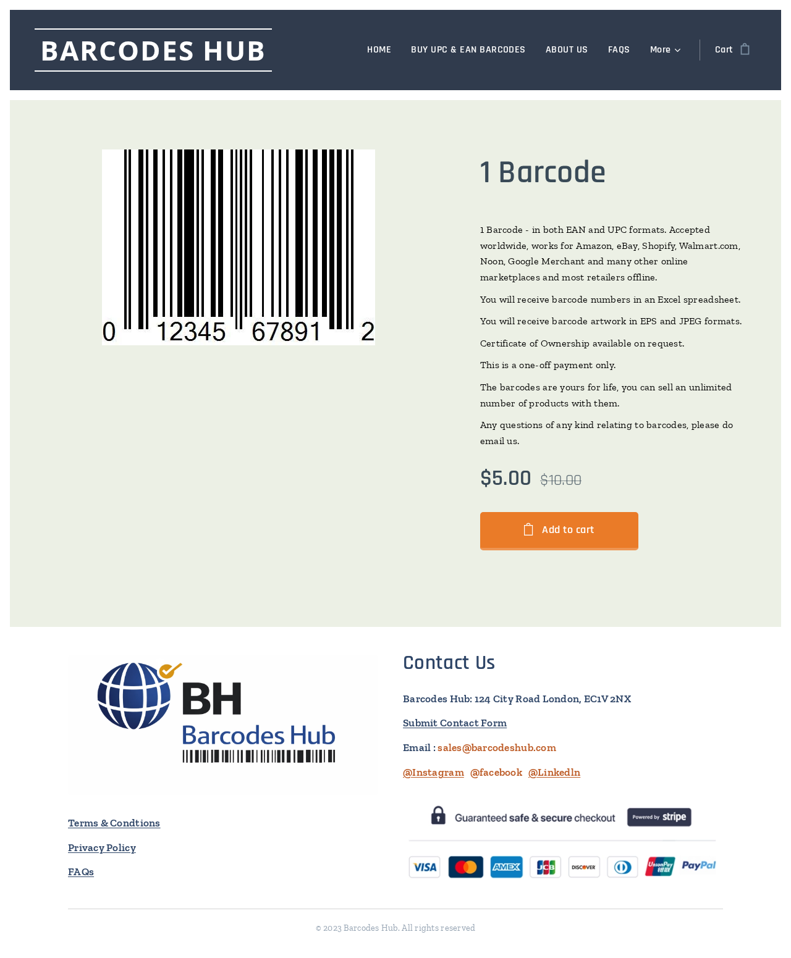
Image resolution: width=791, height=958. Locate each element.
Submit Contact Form (455, 722)
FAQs (81, 871)
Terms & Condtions (114, 823)
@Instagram (433, 772)
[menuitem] (382, 50)
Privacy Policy (102, 847)
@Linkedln (554, 772)
